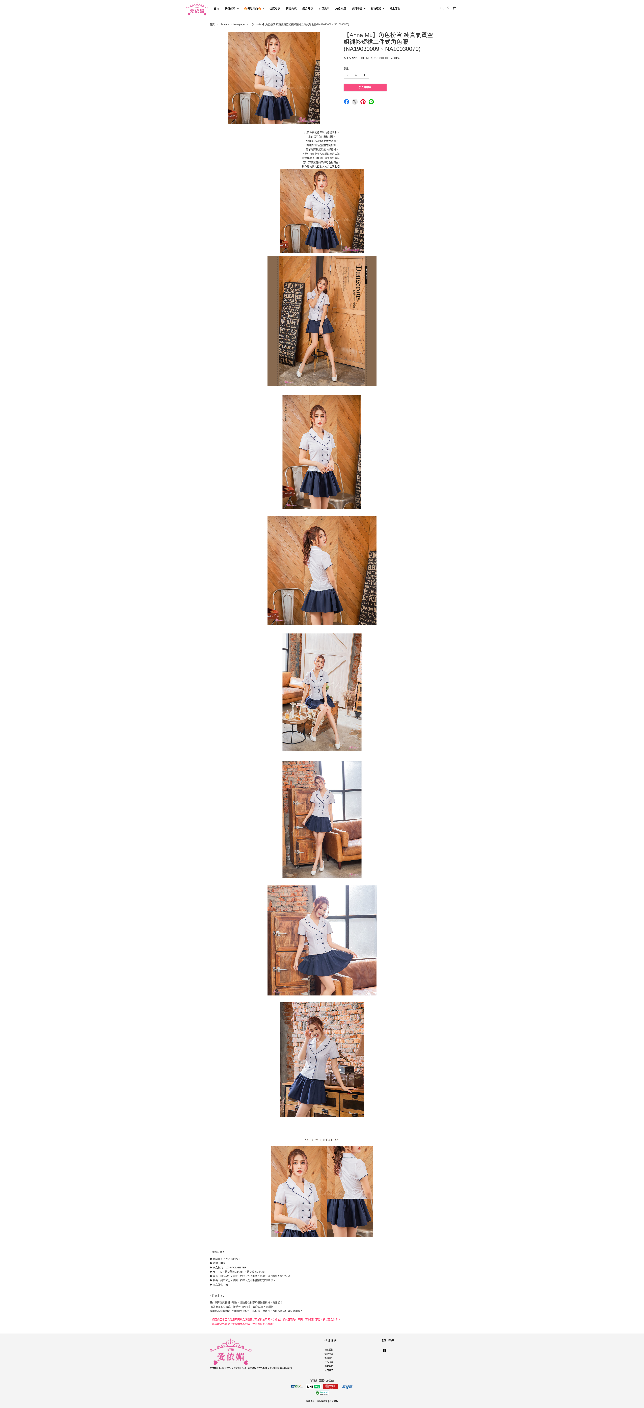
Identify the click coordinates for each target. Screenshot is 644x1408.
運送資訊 (329, 1358)
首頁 (216, 8)
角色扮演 (340, 8)
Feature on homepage (233, 24)
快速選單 (230, 8)
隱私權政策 (322, 1401)
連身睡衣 (307, 8)
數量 (346, 68)
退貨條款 (333, 1401)
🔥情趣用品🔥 (252, 8)
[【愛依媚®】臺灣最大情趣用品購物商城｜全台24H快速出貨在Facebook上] (384, 1351)
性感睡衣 (275, 8)
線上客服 (395, 8)
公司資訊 (329, 1370)
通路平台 (357, 8)
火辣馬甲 (324, 8)
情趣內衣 (291, 8)
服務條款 (310, 1401)
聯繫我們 (329, 1366)
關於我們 (329, 1349)
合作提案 (329, 1362)
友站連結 (376, 8)
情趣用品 (329, 1353)
